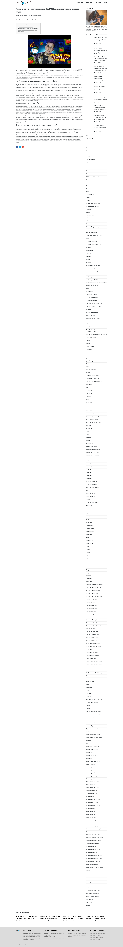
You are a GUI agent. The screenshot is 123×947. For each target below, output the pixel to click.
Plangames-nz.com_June (93, 646)
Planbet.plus (89, 617)
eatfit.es (88, 309)
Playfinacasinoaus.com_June (94, 664)
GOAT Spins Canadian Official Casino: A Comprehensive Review (26, 918)
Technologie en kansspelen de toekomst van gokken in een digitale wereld (100, 78)
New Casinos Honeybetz (93, 487)
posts (87, 679)
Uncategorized (19, 16)
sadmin (39, 16)
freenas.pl (89, 349)
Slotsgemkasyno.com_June (94, 738)
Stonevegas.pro (90, 823)
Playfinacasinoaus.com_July (94, 661)
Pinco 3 (88, 555)
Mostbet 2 (89, 473)
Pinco (87, 546)
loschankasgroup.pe (91, 446)
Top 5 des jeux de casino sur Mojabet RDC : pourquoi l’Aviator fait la (100, 98)
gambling (88, 355)
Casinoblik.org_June (92, 268)
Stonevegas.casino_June (93, 800)
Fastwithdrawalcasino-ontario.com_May (92, 330)
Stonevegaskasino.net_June (94, 858)
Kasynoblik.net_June (92, 420)
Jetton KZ (88, 405)
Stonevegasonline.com (92, 864)
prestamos (89, 688)
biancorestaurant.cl (91, 233)
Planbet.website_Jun (92, 620)
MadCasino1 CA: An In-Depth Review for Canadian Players (73, 917)
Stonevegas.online (91, 817)
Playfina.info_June (91, 658)
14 (86, 150)
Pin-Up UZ (89, 538)
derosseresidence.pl (91, 300)
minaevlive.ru (89, 464)
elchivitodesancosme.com (93, 318)
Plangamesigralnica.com (93, 655)
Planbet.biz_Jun (90, 602)
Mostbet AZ (89, 479)
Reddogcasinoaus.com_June (94, 699)
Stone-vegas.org (90, 785)
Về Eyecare (88, 3)
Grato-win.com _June (92, 364)
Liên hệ (105, 3)
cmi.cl (87, 289)
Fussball (88, 352)
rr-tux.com (89, 720)
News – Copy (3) (90, 496)
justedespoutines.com (92, 414)
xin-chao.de (89, 900)
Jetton (88, 399)
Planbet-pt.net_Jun (91, 599)
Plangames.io (89, 649)
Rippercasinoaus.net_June (93, 711)
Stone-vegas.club (91, 773)
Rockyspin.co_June (91, 717)
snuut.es (88, 741)
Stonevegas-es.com (91, 791)
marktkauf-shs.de (91, 461)
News (87, 490)
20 (86, 168)
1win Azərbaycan (90, 159)
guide (87, 367)
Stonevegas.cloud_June (93, 805)
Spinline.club (89, 752)
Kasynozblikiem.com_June (93, 423)
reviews (88, 708)
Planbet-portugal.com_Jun (94, 596)
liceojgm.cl (89, 440)
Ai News (88, 197)
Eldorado (88, 324)
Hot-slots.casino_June (92, 376)
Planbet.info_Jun (91, 611)
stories (88, 870)
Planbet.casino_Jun (91, 605)
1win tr (88, 162)
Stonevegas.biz (90, 797)
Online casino (90, 505)
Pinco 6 (88, 564)
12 (86, 144)
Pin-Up (88, 520)
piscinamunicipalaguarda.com (94, 585)
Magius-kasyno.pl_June (92, 452)
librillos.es (88, 437)
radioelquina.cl (90, 694)
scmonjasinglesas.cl (91, 726)
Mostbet (88, 470)
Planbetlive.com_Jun (92, 632)
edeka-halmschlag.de (92, 312)
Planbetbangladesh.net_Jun (94, 626)
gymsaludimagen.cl (91, 370)
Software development (92, 747)
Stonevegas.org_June (92, 820)
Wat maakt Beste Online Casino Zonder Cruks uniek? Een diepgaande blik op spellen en (100, 117)
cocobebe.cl (89, 292)
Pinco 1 (88, 549)
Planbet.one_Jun (91, 614)
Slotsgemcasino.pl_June (93, 735)
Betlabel (88, 224)
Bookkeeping (89, 250)
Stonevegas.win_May (92, 826)
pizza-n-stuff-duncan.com (93, 588)
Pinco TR (88, 567)
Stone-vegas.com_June (93, 776)
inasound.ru (89, 384)
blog (87, 239)
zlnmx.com (89, 902)
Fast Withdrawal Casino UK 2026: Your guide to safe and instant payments (100, 39)
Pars (87, 511)
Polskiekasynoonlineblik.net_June (95, 673)
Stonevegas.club (90, 808)
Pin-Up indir (89, 526)
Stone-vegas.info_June (92, 779)
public (87, 691)
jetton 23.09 (89, 402)
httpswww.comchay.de (92, 379)
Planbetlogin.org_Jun (92, 638)
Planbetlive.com (90, 629)
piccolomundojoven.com (93, 517)
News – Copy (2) (90, 493)
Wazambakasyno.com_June (94, 894)
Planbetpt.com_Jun (91, 641)
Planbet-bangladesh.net (93, 591)
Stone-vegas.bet (91, 764)
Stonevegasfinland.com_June (94, 838)
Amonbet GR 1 (90, 209)
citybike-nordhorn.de (92, 286)
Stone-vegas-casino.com (93, 761)
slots (87, 732)
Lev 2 (87, 434)
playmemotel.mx (91, 667)
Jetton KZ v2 (89, 408)
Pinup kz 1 (88, 576)
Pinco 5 (88, 561)
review (88, 705)
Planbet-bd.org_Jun (92, 593)
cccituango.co (90, 277)
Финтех (88, 905)
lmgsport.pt (89, 443)
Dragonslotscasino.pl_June (93, 306)
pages (88, 508)
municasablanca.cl (91, 482)
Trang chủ (79, 3)
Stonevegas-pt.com (91, 794)
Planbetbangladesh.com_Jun (94, 623)
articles (88, 212)
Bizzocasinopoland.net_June (94, 236)
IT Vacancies (89, 390)
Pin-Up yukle (89, 543)
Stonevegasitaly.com (92, 852)
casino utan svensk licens (93, 265)
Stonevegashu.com (91, 847)
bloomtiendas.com (91, 242)
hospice (88, 373)
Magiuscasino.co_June (92, 455)
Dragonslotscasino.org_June (94, 303)
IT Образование (90, 393)
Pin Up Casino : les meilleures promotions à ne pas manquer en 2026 (100, 68)
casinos (88, 274)
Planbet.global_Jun (91, 608)
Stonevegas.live (90, 814)
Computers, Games (91, 295)
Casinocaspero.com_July (93, 271)
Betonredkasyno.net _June (93, 227)
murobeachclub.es (91, 485)
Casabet (88, 256)
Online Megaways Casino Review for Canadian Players (96, 917)
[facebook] (17, 147)
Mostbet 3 (89, 476)
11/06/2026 (28, 921)
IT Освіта (88, 396)
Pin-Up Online (90, 529)
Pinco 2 (88, 552)
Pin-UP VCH (89, 540)
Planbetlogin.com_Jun (92, 635)
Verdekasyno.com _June (93, 891)
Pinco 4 (88, 558)
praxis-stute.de (90, 682)
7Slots (87, 192)
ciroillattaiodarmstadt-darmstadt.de (96, 283)
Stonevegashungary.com (93, 850)
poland (88, 670)
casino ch (88, 262)
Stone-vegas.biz (90, 767)
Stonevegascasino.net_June (94, 832)
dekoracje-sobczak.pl (92, 298)
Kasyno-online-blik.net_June (94, 417)
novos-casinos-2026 (92, 502)
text (87, 876)
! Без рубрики (89, 139)
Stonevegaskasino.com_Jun (94, 855)
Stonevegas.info (90, 811)
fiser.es (88, 343)
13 (86, 147)
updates (88, 885)
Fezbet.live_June (91, 337)
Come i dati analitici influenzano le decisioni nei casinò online (100, 127)
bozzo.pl (88, 253)
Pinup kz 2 (89, 579)
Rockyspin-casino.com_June (94, 714)
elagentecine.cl (90, 315)
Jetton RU (89, 411)
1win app (80, 69)
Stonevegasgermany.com (93, 841)
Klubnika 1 (88, 426)
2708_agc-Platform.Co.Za (93, 177)
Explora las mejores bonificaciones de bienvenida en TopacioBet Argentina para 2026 (100, 88)
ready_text (89, 696)
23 (86, 171)
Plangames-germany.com (93, 643)
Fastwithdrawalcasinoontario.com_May (97, 334)
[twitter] (20, 147)
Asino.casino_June (91, 215)
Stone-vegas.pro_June (92, 788)
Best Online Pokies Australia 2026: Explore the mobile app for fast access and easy (100, 49)
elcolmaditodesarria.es (92, 321)
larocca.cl (89, 429)
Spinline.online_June (92, 755)
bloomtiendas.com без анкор (93, 245)
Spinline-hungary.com (92, 749)
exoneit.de (89, 327)
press (87, 685)
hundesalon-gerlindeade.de (94, 382)
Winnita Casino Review (92, 897)
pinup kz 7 (89, 582)
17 (86, 153)
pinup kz (88, 573)
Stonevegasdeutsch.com (93, 835)
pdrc (87, 514)
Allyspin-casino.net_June (93, 203)
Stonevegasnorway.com (93, 861)
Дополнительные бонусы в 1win (25, 27)
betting (88, 230)
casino (88, 259)
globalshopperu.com (92, 361)
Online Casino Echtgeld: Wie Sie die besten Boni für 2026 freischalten (100, 59)
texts (87, 879)
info (87, 387)
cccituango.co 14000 (92, 280)
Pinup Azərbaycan (91, 570)
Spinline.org (89, 758)
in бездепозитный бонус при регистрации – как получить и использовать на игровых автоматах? (28, 30)
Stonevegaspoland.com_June (94, 867)
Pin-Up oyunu (90, 532)
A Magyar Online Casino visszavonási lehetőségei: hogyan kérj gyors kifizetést (99, 108)
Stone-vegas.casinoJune (93, 770)
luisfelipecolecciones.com (93, 449)
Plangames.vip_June (92, 652)
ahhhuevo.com (90, 194)
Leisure (88, 432)
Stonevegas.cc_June (92, 802)
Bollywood (89, 247)
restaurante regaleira (92, 702)
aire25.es (88, 200)
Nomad (88, 499)
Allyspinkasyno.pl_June (92, 206)
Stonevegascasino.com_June (94, 829)
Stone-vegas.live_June (92, 782)
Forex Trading (90, 346)
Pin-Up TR (89, 535)
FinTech (88, 340)
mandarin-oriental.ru (92, 458)
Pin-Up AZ (89, 523)
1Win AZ (88, 156)
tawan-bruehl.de (91, 873)
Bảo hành (98, 3)
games (88, 358)
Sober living (89, 744)
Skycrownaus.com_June (93, 729)
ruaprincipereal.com (92, 723)
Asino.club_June (90, 218)
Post (87, 676)
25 (86, 174)
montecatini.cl (90, 467)
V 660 (87, 888)
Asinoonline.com (90, 221)
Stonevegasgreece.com (93, 844)
